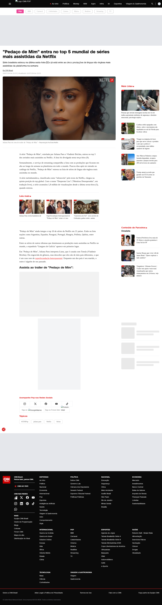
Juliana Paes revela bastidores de (30, 216)
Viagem (73, 576)
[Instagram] (15, 503)
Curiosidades (44, 582)
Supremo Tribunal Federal (80, 494)
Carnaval (40, 11)
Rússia (41, 556)
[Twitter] (21, 497)
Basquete (105, 553)
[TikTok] (33, 503)
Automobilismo (107, 559)
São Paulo (105, 497)
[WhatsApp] (15, 509)
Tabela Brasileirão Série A (111, 536)
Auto (41, 517)
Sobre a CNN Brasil (10, 593)
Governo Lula (75, 484)
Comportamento (45, 520)
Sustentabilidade (138, 504)
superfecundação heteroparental (48, 258)
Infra (102, 3)
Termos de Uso (86, 593)
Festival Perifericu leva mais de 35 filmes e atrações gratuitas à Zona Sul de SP (147, 240)
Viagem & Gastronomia (136, 3)
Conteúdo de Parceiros (133, 227)
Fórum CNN (18, 532)
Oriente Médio (44, 553)
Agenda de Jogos (108, 533)
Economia (43, 490)
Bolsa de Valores (138, 490)
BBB (29, 11)
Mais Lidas (127, 86)
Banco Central (137, 487)
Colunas (17, 528)
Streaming (99, 11)
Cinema (65, 11)
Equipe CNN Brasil (21, 518)
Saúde (41, 507)
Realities (87, 11)
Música (76, 11)
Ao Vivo (42, 480)
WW (85, 3)
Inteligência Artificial (47, 504)
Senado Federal (76, 490)
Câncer (135, 546)
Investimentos (137, 484)
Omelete (125, 231)
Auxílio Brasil (106, 494)
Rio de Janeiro (106, 500)
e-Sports (104, 566)
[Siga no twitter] (35, 404)
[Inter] (15, 497)
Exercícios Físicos (139, 540)
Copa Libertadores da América (113, 546)
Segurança (105, 484)
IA (109, 3)
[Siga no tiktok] (67, 404)
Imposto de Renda (139, 494)
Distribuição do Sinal (22, 538)
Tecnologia (43, 510)
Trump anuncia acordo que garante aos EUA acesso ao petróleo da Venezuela (146, 174)
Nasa (41, 576)
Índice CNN (74, 480)
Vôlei (103, 556)
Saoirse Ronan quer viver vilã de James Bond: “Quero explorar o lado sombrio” (147, 255)
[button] (59, 111)
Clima (103, 487)
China (41, 559)
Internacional (44, 494)
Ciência (42, 579)
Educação (105, 480)
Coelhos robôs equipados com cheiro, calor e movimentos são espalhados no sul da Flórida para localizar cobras (148, 128)
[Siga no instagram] (24, 404)
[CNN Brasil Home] (30, 4)
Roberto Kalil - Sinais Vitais (142, 533)
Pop (41, 497)
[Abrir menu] (10, 4)
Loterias (135, 500)
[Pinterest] (27, 503)
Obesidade (136, 553)
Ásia (41, 546)
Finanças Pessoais (139, 497)
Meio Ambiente (107, 490)
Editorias (43, 477)
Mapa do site (19, 535)
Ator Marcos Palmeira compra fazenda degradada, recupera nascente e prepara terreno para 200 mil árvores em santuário (147, 159)
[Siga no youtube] (56, 404)
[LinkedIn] (21, 503)
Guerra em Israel (45, 536)
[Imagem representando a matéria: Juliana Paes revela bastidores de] (32, 207)
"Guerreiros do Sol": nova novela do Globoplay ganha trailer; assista (86, 217)
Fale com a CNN (115, 593)
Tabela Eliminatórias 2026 (111, 543)
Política (66, 3)
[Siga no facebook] (46, 404)
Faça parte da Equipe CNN (149, 593)
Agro (93, 3)
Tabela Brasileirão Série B (111, 540)
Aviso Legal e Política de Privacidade (49, 593)
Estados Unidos (45, 540)
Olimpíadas (105, 550)
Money (76, 3)
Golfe (103, 563)
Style (41, 523)
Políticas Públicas (77, 497)
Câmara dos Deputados (79, 487)
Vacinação (136, 543)
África (41, 550)
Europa (42, 543)
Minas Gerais (106, 504)
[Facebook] (27, 497)
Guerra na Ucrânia (46, 533)
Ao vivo (55, 3)
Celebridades (53, 11)
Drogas (135, 550)
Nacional (42, 487)
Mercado (135, 480)
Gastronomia (75, 579)
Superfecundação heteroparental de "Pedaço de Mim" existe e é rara (58, 217)
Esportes (118, 3)
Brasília (104, 507)
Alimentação (137, 536)
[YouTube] (33, 497)
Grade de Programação (23, 522)
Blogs (16, 525)
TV (110, 11)
